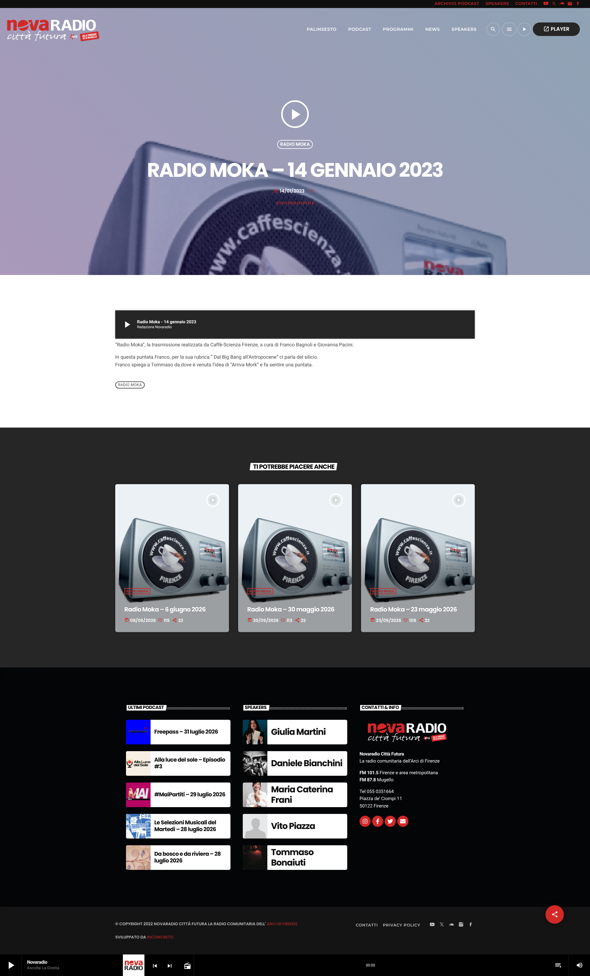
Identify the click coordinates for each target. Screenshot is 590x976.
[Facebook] (578, 4)
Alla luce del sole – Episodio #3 (189, 763)
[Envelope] (402, 821)
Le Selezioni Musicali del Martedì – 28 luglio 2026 (185, 826)
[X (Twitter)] (554, 4)
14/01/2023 (290, 191)
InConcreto (160, 937)
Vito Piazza (293, 826)
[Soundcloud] (562, 4)
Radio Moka (295, 144)
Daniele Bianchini (306, 763)
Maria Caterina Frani (302, 794)
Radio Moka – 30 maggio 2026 (291, 609)
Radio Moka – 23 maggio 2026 (413, 609)
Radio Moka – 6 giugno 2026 (165, 609)
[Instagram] (570, 4)
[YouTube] (545, 4)
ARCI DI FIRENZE (282, 924)
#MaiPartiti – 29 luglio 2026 (189, 795)
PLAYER (556, 29)
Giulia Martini (298, 732)
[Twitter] (390, 821)
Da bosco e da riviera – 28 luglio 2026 (187, 857)
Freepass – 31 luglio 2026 (186, 732)
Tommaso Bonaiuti (292, 857)
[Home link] (40, 29)
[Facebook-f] (377, 821)
